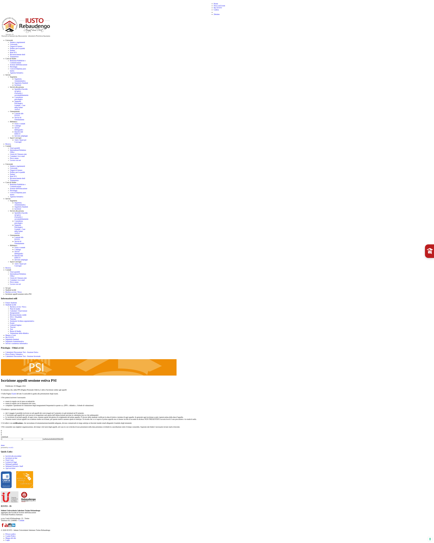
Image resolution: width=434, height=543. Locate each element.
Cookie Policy (10, 536)
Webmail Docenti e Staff (14, 466)
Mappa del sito (10, 538)
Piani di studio (15, 309)
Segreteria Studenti (12, 339)
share (3, 445)
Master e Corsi (10, 335)
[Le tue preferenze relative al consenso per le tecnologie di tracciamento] (430, 539)
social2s (10, 447)
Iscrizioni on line (11, 458)
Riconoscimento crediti (18, 315)
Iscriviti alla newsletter (13, 456)
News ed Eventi (219, 6)
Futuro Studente (11, 303)
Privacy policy (10, 534)
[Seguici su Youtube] (6, 526)
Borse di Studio (15, 331)
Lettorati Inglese (15, 325)
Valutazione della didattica (19, 333)
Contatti (21, 520)
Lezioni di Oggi (11, 462)
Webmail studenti (11, 464)
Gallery (216, 10)
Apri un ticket (10, 468)
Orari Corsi (9, 460)
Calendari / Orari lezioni (18, 311)
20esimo (217, 14)
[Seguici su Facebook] (3, 526)
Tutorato (13, 319)
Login (7, 540)
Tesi (11, 329)
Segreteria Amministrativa (14, 341)
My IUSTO (218, 8)
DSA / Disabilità (16, 317)
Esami (12, 323)
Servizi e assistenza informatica (16, 343)
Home (216, 4)
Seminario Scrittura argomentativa (22, 321)
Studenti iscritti (10, 305)
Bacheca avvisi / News (18, 307)
